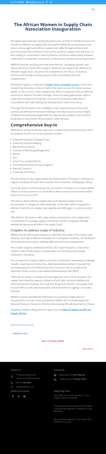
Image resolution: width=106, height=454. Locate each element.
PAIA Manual (79, 374)
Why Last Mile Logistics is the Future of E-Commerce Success (73, 420)
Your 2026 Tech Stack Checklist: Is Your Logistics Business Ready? (72, 396)
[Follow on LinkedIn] (24, 396)
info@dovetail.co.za (25, 386)
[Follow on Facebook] (13, 396)
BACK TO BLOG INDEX (53, 341)
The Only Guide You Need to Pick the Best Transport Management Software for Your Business (73, 408)
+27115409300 (18, 2)
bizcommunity (26, 324)
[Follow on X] (18, 396)
